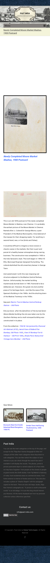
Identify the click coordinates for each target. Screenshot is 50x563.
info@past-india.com (25, 512)
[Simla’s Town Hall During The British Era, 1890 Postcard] (36, 415)
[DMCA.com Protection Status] (10, 515)
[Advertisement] (25, 67)
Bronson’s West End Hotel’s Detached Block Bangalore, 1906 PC (13, 427)
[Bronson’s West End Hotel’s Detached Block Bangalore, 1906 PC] (13, 415)
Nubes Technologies (30, 530)
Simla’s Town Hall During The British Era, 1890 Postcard (35, 427)
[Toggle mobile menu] (25, 26)
